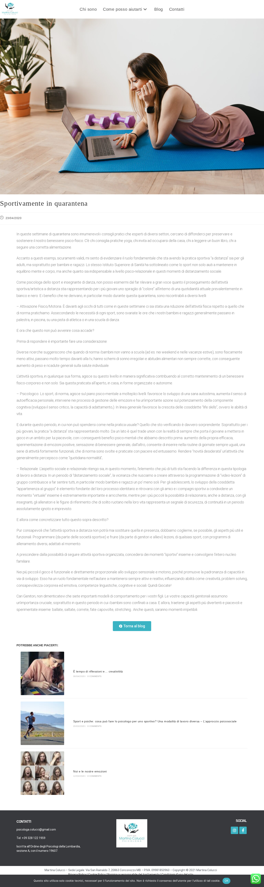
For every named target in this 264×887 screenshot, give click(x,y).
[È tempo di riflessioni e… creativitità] (42, 673)
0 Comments (94, 676)
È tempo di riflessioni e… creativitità (98, 671)
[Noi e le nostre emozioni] (42, 773)
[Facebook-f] (243, 830)
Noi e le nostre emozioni (90, 771)
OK (227, 880)
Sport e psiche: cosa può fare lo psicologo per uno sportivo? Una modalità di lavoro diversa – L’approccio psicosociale (155, 721)
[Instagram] (234, 830)
